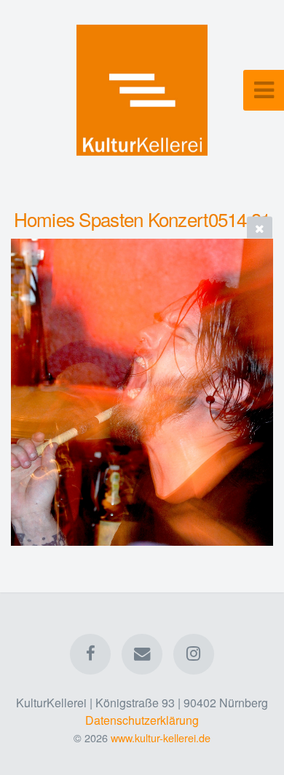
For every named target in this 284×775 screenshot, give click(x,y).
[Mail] (142, 654)
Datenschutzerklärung (142, 720)
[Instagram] (193, 654)
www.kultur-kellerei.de (160, 737)
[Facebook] (90, 654)
